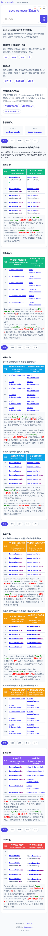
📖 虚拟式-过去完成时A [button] (36, 690)
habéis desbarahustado (17, 296)
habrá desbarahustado (17, 388)
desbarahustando (35, 132)
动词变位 (10, 2)
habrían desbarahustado (36, 792)
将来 (12, 141)
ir (29, 57)
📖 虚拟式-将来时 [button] (35, 456)
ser (6, 57)
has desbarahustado (16, 276)
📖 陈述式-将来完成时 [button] (17, 367)
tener (23, 57)
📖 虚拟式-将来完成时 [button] (36, 367)
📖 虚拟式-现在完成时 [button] (37, 260)
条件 (27, 141)
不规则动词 (20, 81)
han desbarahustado (16, 302)
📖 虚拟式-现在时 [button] (35, 171)
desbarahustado (13, 132)
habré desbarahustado (17, 375)
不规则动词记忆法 (11, 106)
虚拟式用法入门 (27, 106)
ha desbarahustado (16, 283)
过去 (19, 141)
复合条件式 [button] (36, 758)
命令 (35, 141)
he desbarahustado (16, 270)
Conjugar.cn (28, 927)
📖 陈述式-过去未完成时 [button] (17, 544)
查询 (44, 18)
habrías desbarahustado (35, 771)
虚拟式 (30, 81)
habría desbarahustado (35, 767)
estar (14, 57)
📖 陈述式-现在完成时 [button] (18, 260)
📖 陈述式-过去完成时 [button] (17, 690)
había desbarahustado (17, 699)
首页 (3, 2)
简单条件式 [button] (17, 758)
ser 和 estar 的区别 (12, 111)
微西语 (29, 924)
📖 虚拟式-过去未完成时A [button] (36, 544)
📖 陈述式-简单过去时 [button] (17, 616)
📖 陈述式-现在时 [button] (17, 171)
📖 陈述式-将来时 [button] (17, 456)
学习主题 (8, 81)
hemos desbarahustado (17, 289)
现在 (4, 141)
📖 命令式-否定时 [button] (35, 845)
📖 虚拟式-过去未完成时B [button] (36, 616)
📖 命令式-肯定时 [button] (17, 845)
